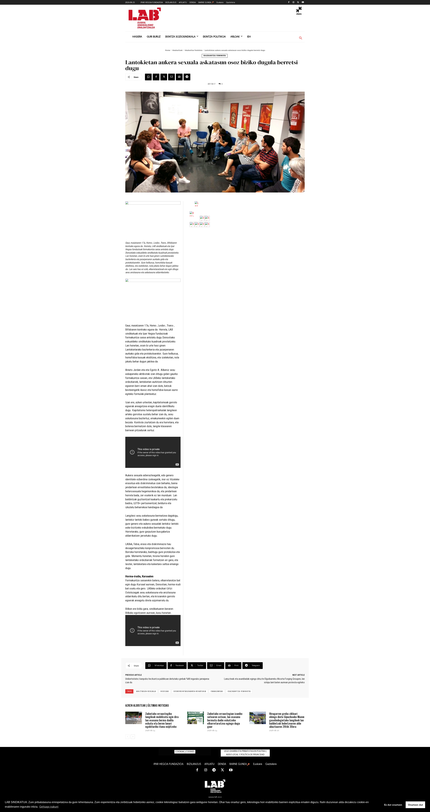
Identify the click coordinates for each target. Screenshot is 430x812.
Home (167, 50)
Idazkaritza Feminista (193, 50)
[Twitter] (298, 2)
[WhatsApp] (148, 77)
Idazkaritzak (177, 50)
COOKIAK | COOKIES (185, 752)
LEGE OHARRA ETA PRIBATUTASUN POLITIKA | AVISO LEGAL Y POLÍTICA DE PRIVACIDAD (245, 753)
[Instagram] (293, 2)
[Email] (171, 77)
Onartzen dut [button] (415, 804)
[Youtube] (303, 2)
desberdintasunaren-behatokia (190, 691)
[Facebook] (289, 2)
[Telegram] (187, 77)
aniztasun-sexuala (146, 691)
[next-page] (133, 736)
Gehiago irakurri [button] (48, 806)
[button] (301, 38)
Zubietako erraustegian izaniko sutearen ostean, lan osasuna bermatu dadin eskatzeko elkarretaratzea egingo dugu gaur (224, 720)
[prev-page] (127, 736)
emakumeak (217, 691)
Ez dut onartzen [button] (393, 804)
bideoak (165, 691)
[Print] (179, 77)
